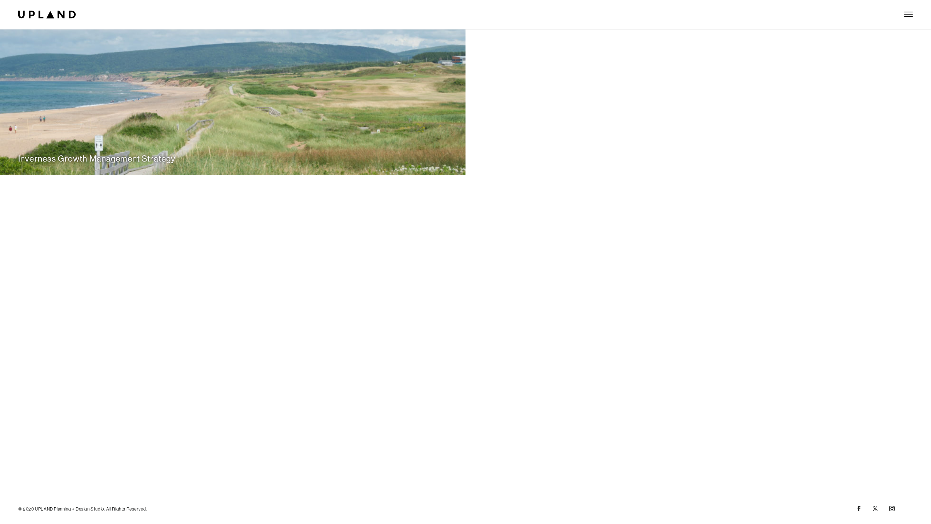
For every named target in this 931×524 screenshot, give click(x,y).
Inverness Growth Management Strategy (96, 158)
